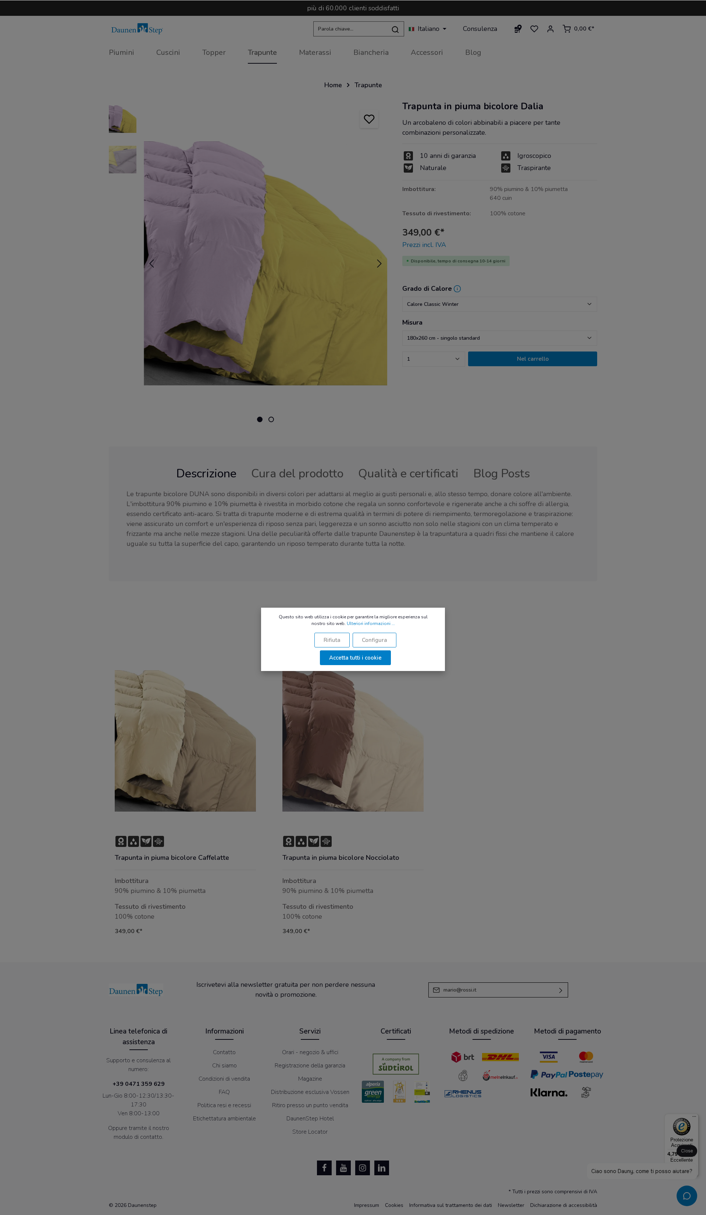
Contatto (224, 1052)
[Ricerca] (395, 28)
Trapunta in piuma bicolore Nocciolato (340, 858)
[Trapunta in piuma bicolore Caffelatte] (185, 741)
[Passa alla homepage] (137, 28)
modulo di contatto (138, 1137)
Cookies (394, 1205)
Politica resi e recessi (224, 1105)
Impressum (366, 1205)
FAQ (224, 1092)
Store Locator (310, 1132)
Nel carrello (533, 359)
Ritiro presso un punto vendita (310, 1105)
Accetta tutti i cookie (355, 657)
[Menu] (694, 1118)
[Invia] (561, 989)
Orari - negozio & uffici (310, 1052)
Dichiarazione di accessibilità (563, 1205)
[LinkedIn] (381, 1168)
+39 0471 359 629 (139, 1084)
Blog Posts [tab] (501, 473)
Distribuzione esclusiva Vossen (310, 1092)
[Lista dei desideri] (534, 28)
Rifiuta (332, 640)
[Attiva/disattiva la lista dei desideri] (369, 119)
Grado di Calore (427, 288)
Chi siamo (224, 1066)
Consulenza (480, 28)
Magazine (310, 1079)
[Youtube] (343, 1168)
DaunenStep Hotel (310, 1119)
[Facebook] (324, 1168)
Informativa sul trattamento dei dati (450, 1205)
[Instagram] (362, 1168)
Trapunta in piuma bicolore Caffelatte (172, 858)
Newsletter (511, 1205)
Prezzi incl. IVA (424, 244)
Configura (374, 640)
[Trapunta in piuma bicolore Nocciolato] (353, 741)
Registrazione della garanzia (310, 1066)
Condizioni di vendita (224, 1079)
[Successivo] (379, 263)
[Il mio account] (550, 28)
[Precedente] (151, 263)
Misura (412, 322)
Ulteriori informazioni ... (371, 623)
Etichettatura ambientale (224, 1119)
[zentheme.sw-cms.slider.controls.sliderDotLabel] (260, 419)
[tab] (206, 473)
